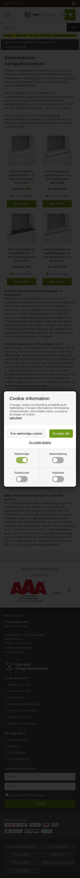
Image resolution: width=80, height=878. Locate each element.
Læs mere (16, 417)
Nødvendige (21, 453)
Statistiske (58, 472)
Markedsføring (58, 453)
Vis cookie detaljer (40, 442)
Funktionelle (21, 472)
